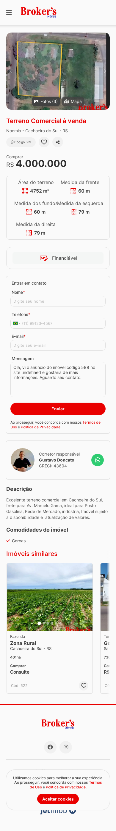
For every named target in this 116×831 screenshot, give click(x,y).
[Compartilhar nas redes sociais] (57, 142)
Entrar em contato (29, 282)
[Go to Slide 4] (52, 623)
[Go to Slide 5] (56, 623)
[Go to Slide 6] (60, 623)
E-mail (19, 336)
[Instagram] (65, 747)
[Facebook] (50, 747)
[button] (58, 71)
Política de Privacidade (40, 427)
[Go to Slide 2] (44, 623)
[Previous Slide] (11, 71)
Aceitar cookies (58, 798)
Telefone (21, 314)
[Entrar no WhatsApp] (97, 460)
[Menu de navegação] (9, 12)
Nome (18, 292)
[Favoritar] (44, 142)
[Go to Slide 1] (39, 623)
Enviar (58, 408)
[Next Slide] (105, 71)
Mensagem (23, 358)
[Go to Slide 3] (48, 623)
